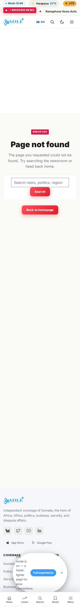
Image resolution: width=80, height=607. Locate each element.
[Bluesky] (7, 531)
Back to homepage (40, 210)
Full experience (43, 572)
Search (40, 191)
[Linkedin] (39, 531)
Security (9, 579)
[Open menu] (72, 22)
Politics (8, 571)
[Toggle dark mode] (62, 22)
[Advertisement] (40, 71)
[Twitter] (18, 531)
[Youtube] (28, 531)
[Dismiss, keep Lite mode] (61, 572)
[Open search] (52, 22)
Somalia (9, 563)
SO (40, 22)
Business (9, 587)
